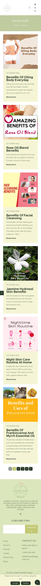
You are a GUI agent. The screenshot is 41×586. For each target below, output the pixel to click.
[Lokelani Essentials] (7, 7)
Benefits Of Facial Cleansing (19, 216)
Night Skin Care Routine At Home (19, 361)
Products (6, 549)
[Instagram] (20, 514)
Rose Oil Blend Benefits (17, 149)
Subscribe (31, 529)
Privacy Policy (8, 557)
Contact (6, 553)
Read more (11, 97)
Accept (15, 583)
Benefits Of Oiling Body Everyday (19, 78)
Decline (26, 583)
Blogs (5, 561)
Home (16, 25)
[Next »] (31, 469)
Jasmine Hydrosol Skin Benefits (19, 290)
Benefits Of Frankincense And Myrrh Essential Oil (20, 433)
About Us (6, 545)
